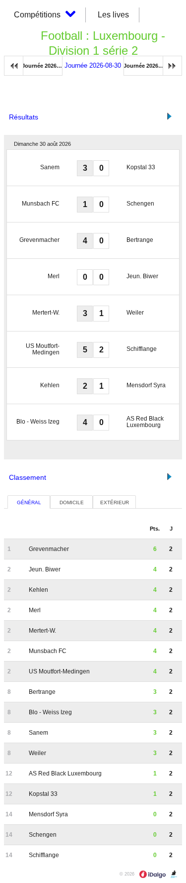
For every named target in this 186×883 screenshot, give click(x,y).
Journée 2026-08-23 (42, 66)
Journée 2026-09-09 (149, 66)
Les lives (113, 14)
